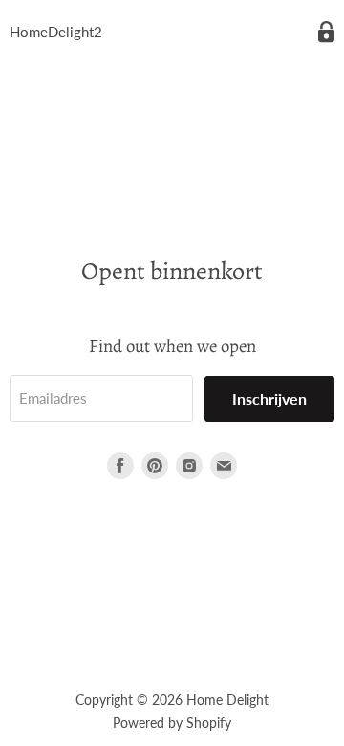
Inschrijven (269, 398)
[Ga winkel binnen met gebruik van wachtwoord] (326, 32)
